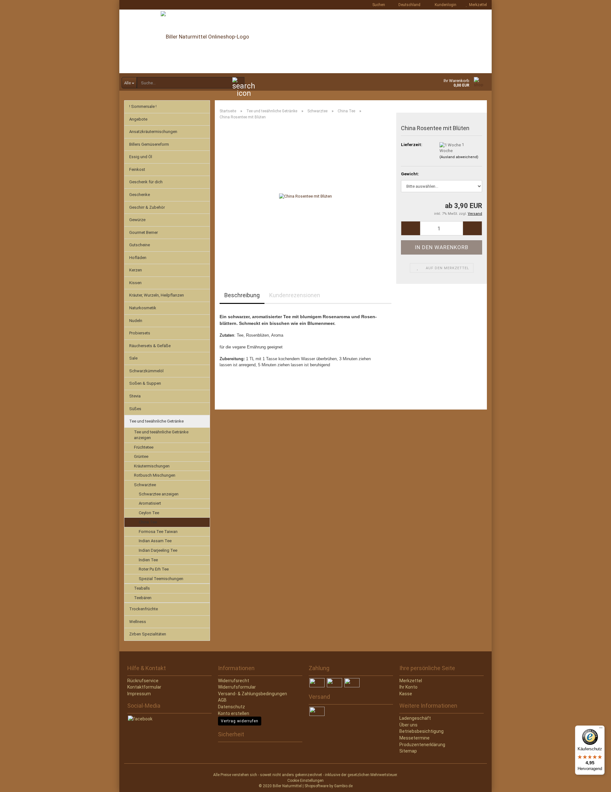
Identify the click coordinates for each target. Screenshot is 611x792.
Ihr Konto (408, 687)
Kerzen (135, 270)
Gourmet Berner (143, 232)
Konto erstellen (233, 713)
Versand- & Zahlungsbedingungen (252, 693)
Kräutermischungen (152, 466)
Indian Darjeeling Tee (158, 550)
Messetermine (414, 737)
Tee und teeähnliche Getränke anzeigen (161, 435)
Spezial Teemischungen (161, 578)
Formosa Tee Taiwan (158, 531)
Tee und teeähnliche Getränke (156, 421)
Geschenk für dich (146, 181)
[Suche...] (238, 83)
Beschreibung (242, 295)
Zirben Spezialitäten (147, 634)
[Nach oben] (17, 782)
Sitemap (408, 750)
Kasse (405, 693)
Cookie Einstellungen (305, 780)
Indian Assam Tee (155, 540)
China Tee (148, 522)
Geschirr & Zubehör (147, 207)
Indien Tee (148, 559)
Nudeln (135, 320)
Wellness (137, 621)
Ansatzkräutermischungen (153, 131)
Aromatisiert (150, 503)
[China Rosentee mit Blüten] (305, 196)
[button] (407, 5)
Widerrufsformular (237, 687)
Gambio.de (343, 786)
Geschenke (139, 194)
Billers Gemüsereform (149, 144)
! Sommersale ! (143, 106)
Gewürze (137, 219)
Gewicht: (410, 174)
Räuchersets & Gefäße (150, 345)
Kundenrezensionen (294, 295)
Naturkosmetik (142, 307)
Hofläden (137, 257)
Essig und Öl (140, 156)
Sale (133, 358)
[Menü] (601, 729)
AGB (222, 700)
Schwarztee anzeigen (159, 494)
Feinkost (137, 169)
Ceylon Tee (149, 512)
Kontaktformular (144, 687)
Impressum (139, 693)
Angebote (138, 119)
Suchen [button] (378, 5)
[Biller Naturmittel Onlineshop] (305, 41)
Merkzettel (477, 5)
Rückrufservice (142, 680)
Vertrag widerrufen (239, 721)
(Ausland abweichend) (458, 157)
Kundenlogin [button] (444, 5)
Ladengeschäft (415, 718)
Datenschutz (231, 706)
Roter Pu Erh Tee (154, 569)
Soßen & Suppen (145, 383)
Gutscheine (139, 244)
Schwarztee (145, 484)
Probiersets (139, 333)
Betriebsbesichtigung (421, 731)
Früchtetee (143, 447)
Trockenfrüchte (143, 608)
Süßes (135, 408)
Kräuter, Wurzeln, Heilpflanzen (156, 295)
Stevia (135, 396)
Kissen (135, 282)
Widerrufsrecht (233, 680)
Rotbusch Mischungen (154, 475)
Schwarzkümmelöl (146, 370)
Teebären (142, 597)
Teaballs (142, 588)
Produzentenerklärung (422, 744)
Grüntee (141, 456)
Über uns (408, 724)
